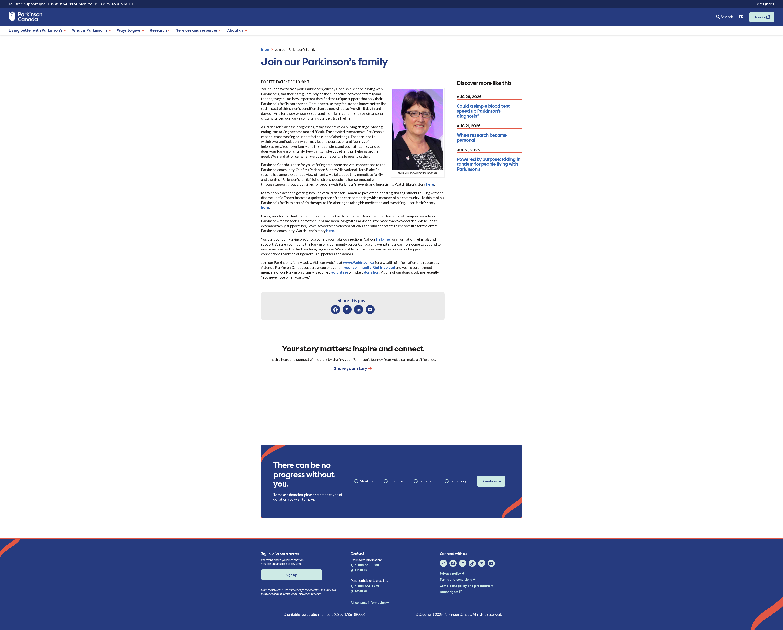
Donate (758, 18)
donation (372, 272)
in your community (356, 267)
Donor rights (449, 592)
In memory (458, 481)
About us (235, 30)
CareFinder (764, 4)
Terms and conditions (456, 579)
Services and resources (197, 30)
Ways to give (129, 30)
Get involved (384, 267)
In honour (426, 481)
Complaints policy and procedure (465, 586)
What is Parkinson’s (90, 30)
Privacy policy (451, 573)
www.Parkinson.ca (358, 262)
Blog (265, 49)
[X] (347, 309)
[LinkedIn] (358, 309)
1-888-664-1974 (62, 4)
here (430, 184)
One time (396, 481)
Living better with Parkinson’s (36, 30)
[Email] (370, 309)
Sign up (291, 575)
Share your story (351, 368)
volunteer (339, 272)
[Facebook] (335, 309)
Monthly (366, 481)
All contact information (368, 602)
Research (159, 30)
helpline (383, 239)
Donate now (491, 481)
